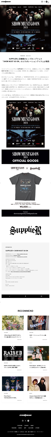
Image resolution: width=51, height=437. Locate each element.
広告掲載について (17, 431)
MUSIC (30, 363)
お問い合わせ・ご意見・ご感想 (25, 431)
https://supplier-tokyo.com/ (22, 254)
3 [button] (26, 217)
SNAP (32, 425)
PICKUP (26, 425)
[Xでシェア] (10, 296)
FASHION (31, 332)
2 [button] (25, 217)
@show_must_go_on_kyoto (22, 256)
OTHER (37, 428)
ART (25, 428)
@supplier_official (17, 255)
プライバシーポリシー (40, 431)
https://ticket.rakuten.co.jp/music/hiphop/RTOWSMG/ (21, 271)
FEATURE (19, 425)
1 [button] (24, 217)
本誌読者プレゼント (33, 431)
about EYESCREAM (11, 431)
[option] (25, 183)
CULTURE (6, 332)
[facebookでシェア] (25, 296)
